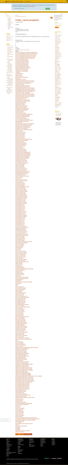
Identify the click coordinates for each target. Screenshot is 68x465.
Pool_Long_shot (18, 405)
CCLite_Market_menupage (19, 185)
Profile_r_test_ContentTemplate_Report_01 (22, 306)
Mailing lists (20, 451)
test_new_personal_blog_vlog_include (21, 64)
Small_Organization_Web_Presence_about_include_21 (24, 91)
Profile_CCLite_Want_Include (20, 192)
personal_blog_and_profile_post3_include (22, 383)
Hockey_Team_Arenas (19, 414)
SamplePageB (17, 428)
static (58, 89)
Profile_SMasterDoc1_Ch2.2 (20, 217)
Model (7, 449)
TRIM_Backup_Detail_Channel (20, 358)
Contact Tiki (8, 445)
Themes (41, 443)
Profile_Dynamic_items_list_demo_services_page (23, 241)
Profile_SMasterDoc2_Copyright (21, 211)
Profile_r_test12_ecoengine (20, 240)
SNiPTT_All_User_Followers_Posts (21, 296)
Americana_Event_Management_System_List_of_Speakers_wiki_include (27, 418)
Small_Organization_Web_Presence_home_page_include (24, 380)
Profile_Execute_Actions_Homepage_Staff (22, 155)
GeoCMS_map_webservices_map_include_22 (23, 83)
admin (56, 35)
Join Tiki (7, 451)
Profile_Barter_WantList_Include (20, 323)
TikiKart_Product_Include (19, 334)
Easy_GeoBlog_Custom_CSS (20, 299)
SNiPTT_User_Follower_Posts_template (22, 297)
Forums (19, 447)
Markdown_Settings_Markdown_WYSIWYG (22, 67)
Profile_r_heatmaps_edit (19, 290)
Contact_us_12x (18, 178)
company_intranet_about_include (21, 393)
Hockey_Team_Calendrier (19, 415)
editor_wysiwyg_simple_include (20, 356)
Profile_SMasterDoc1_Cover (20, 199)
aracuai (16, 285)
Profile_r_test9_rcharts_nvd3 (20, 254)
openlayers (58, 76)
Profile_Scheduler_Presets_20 (20, 98)
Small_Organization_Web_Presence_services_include (24, 378)
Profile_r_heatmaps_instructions (20, 292)
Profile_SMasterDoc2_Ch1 (19, 204)
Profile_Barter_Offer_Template (20, 329)
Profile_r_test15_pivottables (20, 164)
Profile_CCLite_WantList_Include (21, 195)
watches (57, 101)
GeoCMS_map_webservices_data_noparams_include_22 (24, 80)
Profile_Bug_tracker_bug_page (20, 402)
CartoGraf (9, 74)
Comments (26, 434)
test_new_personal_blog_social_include (22, 65)
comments (57, 47)
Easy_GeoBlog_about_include (20, 302)
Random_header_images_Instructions (21, 235)
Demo (7, 442)
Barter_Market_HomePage (20, 317)
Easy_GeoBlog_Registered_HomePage (22, 304)
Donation (8, 447)
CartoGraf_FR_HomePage (19, 273)
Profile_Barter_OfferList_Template (21, 327)
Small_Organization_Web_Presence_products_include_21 (25, 95)
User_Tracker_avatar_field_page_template (22, 115)
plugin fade (57, 81)
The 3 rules (31, 439)
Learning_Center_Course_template (21, 352)
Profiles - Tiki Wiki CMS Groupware (15, 1)
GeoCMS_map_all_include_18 (20, 103)
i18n (58, 66)
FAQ (15, 11)
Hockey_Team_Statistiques (20, 408)
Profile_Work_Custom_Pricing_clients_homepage (23, 124)
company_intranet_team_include (20, 396)
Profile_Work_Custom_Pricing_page (21, 140)
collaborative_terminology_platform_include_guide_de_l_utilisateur (26, 347)
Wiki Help (17, 284)
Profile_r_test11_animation (19, 243)
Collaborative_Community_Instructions (22, 366)
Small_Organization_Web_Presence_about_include (24, 381)
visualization (57, 99)
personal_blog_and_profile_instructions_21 (22, 86)
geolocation (57, 61)
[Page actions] (51, 17)
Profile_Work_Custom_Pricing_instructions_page (23, 139)
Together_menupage (18, 262)
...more (8, 93)
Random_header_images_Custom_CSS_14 (22, 171)
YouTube (53, 444)
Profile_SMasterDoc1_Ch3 (19, 222)
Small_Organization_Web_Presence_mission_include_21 (24, 89)
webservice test (18, 78)
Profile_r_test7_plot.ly (19, 264)
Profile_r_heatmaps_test (19, 286)
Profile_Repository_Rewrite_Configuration (22, 430)
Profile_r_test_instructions (19, 305)
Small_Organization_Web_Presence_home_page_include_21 (25, 90)
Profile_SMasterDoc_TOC (19, 224)
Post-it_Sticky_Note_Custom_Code (21, 231)
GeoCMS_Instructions (19, 147)
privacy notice (32, 6)
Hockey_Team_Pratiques (19, 412)
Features (7, 443)
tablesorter (57, 94)
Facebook (53, 441)
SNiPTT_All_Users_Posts (19, 336)
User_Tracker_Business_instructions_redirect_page (24, 120)
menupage (59, 73)
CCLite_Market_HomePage (20, 183)
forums (56, 58)
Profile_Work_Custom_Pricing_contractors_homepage (24, 123)
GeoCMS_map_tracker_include (20, 145)
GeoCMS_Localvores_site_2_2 (20, 131)
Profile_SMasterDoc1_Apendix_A (21, 216)
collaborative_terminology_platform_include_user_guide (24, 397)
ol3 (59, 75)
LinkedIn (53, 442)
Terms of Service (32, 445)
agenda (58, 35)
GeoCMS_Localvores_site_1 (20, 137)
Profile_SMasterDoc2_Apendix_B (21, 203)
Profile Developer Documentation (21, 425)
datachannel (57, 51)
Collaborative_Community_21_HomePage (22, 92)
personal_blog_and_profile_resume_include (22, 387)
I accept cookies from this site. (19, 8)
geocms (56, 59)
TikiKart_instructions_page (20, 237)
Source (21, 434)
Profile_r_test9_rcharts (19, 258)
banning (56, 40)
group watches (57, 65)
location (56, 71)
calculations (59, 41)
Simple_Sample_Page (18, 416)
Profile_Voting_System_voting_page (21, 242)
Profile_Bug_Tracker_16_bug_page (21, 128)
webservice (57, 102)
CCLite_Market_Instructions (20, 184)
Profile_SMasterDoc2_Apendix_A (21, 202)
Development (31, 438)
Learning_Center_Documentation (21, 350)
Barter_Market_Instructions (20, 318)
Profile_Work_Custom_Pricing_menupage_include (23, 129)
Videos (7, 455)
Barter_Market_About (19, 315)
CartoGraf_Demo (18, 280)
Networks (53, 438)
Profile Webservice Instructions (20, 79)
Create (9, 11)
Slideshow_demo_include (19, 431)
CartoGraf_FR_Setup (18, 272)
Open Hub (53, 443)
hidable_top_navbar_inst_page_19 (21, 106)
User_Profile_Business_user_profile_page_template (24, 114)
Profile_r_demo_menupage (19, 236)
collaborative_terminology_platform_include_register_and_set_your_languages (28, 375)
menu (56, 73)
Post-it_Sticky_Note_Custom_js (20, 233)
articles (59, 38)
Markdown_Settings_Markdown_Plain (21, 68)
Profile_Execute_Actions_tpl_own (21, 149)
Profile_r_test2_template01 (27, 20)
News (7, 439)
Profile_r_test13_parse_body (20, 167)
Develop (12, 11)
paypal (56, 77)
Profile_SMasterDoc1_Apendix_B (21, 215)
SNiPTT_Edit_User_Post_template (21, 335)
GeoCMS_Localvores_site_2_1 (20, 133)
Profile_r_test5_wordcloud (19, 293)
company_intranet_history (19, 392)
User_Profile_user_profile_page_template (22, 116)
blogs (56, 41)
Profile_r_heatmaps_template (20, 289)
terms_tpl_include (18, 248)
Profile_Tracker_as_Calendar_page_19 (21, 97)
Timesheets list (18, 72)
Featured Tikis (8, 453)
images (56, 67)
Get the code (31, 442)
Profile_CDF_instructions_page (20, 170)
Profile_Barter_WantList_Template (21, 322)
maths (58, 72)
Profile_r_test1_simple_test (20, 343)
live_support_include (18, 398)
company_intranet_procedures (20, 390)
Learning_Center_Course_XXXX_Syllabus (22, 348)
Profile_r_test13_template (19, 166)
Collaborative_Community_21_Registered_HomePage (24, 93)
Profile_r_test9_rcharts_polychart (21, 253)
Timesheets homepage (19, 73)
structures (59, 91)
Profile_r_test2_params (19, 312)
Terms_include (17, 249)
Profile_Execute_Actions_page (20, 159)
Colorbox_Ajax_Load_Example (20, 298)
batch (59, 40)
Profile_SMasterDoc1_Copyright (21, 198)
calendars (57, 42)
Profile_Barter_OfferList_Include (20, 325)
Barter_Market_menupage (19, 324)
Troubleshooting (20, 11)
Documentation (20, 438)
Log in (60, 1)
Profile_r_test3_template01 (20, 309)
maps (56, 72)
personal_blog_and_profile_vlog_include (22, 386)
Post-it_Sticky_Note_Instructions (21, 230)
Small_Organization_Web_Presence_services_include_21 (24, 96)
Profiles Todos (10, 22)
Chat (18, 448)
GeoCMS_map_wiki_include (20, 146)
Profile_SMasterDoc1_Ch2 (19, 221)
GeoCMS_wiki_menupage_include (21, 143)
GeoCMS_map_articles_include (20, 142)
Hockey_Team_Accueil (19, 409)
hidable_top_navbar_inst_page (20, 112)
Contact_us (17, 424)
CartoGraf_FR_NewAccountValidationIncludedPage (24, 268)
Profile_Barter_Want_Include (20, 321)
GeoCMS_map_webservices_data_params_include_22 (24, 81)
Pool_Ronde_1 (17, 406)
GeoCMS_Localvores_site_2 (20, 136)
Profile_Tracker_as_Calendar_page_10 (21, 277)
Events (7, 454)
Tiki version (9, 38)
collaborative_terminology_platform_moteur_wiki (23, 367)
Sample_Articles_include (19, 399)
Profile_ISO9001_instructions (20, 174)
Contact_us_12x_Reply (19, 177)
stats (56, 91)
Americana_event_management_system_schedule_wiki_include (25, 417)
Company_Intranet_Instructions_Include (22, 361)
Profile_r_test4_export (19, 308)
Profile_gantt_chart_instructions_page (21, 109)
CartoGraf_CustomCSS (19, 274)
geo (59, 58)
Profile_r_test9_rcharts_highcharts (21, 259)
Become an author (21, 444)
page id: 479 (17, 15)
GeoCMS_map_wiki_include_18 (20, 102)
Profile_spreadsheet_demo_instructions (22, 121)
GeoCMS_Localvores (19, 130)
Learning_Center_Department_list (21, 349)
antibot (56, 36)
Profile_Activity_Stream (19, 111)
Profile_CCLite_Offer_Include (20, 187)
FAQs (19, 452)
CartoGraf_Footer (18, 265)
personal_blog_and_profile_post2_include (22, 384)
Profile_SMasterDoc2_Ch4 (19, 210)
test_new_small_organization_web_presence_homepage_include (26, 52)
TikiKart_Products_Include (19, 333)
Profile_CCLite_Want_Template (20, 193)
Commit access (31, 441)
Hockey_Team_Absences (19, 411)
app (58, 37)
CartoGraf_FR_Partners (19, 266)
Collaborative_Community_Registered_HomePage (24, 364)
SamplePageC (17, 427)
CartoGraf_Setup (18, 283)
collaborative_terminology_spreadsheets (22, 372)
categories (57, 43)
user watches (57, 98)
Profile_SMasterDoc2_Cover (20, 212)
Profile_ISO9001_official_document (21, 173)
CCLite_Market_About (19, 181)
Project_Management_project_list (21, 354)
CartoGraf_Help (18, 275)
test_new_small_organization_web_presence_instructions (25, 58)
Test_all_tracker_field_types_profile (10, 60)
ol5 (55, 76)
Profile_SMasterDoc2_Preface (20, 214)
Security (41, 445)
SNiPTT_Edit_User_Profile (19, 330)
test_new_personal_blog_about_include (22, 66)
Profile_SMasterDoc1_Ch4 (19, 223)
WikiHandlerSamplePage (19, 421)
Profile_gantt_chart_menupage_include (21, 108)
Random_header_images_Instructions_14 (22, 172)
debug (56, 52)
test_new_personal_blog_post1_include (22, 62)
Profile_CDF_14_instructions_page (21, 168)
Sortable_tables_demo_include (20, 228)
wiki (60, 102)
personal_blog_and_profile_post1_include (22, 385)
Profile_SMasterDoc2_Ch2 (19, 205)
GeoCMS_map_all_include (19, 141)
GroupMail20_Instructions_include (21, 105)
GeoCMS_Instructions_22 (19, 84)
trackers (57, 97)
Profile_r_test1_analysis (19, 342)
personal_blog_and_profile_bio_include (21, 389)
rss (55, 89)
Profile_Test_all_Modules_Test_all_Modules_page (23, 403)
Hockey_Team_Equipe (19, 410)
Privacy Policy (31, 446)
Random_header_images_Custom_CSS (21, 234)
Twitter (53, 439)
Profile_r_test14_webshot (19, 165)
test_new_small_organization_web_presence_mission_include (25, 55)
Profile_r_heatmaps (18, 291)
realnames (59, 88)
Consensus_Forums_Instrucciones (21, 179)
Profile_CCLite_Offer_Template (20, 189)
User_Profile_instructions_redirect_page (22, 118)
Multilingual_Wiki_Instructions (20, 229)
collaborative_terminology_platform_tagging (23, 374)
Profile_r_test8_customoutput (20, 260)
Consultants (20, 453)
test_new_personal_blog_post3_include (22, 60)
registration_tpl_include (19, 246)
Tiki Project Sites (43, 438)
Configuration (20, 441)
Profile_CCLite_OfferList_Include (21, 190)
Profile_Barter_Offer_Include (20, 328)
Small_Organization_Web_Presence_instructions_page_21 (25, 87)
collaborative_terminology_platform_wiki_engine (23, 368)
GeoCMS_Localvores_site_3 (20, 135)
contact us (56, 50)
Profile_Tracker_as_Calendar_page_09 (21, 278)
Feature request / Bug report (11, 452)
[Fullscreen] (67, 0)
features (60, 56)
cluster (56, 45)
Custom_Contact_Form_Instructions (21, 180)
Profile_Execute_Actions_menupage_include (22, 152)
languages (56, 70)
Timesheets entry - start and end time (21, 70)
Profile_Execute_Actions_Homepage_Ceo (22, 156)
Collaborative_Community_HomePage (22, 365)
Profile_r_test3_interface (19, 310)
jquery (59, 69)
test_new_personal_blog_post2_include (22, 61)
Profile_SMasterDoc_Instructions (21, 197)
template (56, 95)
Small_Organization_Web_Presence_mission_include (24, 377)
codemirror (57, 46)
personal (16, 340)
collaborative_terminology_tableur (21, 371)
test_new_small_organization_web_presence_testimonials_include (26, 53)
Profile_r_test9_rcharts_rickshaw (20, 252)
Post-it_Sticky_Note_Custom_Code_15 (22, 162)
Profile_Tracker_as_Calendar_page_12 (21, 227)
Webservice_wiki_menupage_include (21, 77)
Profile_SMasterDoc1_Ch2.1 (20, 218)
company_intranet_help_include (20, 391)
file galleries (57, 57)
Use (6, 11)
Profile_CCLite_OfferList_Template (21, 191)
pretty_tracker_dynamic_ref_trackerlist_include (23, 339)
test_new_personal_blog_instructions (21, 59)
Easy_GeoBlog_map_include (20, 239)
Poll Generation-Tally (19, 400)
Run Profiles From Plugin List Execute (10, 67)
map (59, 71)
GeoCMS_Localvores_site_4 (20, 134)
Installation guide (21, 439)
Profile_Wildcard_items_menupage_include (22, 99)
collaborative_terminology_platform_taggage (23, 373)
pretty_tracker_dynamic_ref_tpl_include (22, 337)
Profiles (41, 444)
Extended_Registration (19, 279)
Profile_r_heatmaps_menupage (20, 287)
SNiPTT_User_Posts (18, 341)
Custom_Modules (18, 422)
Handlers (9, 23)
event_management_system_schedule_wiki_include (23, 423)
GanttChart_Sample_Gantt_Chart (21, 110)
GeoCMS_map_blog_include (20, 148)
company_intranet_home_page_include (21, 404)
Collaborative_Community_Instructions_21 (22, 85)
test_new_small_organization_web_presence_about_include (25, 56)
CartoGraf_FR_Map (18, 271)
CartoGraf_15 (10, 92)
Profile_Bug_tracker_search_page (21, 161)
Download (8, 441)
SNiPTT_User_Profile (19, 346)
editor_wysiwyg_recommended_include (22, 355)
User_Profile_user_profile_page (20, 117)
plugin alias (57, 78)
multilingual (57, 75)
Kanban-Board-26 (18, 74)
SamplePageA (17, 429)
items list (56, 69)
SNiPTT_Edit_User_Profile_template (21, 331)
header (56, 66)
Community (8, 448)
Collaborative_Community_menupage (21, 362)
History (17, 434)
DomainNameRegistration (19, 267)
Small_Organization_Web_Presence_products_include (24, 379)
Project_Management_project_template (22, 353)
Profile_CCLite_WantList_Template (21, 196)
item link (59, 67)
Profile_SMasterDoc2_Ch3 (19, 209)
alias (61, 35)
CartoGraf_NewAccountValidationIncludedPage (23, 281)
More (30, 434)
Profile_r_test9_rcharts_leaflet (20, 255)
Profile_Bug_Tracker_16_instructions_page (22, 127)
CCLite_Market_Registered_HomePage (22, 186)
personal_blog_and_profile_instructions (22, 261)
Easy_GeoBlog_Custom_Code (20, 300)
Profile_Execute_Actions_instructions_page (22, 153)
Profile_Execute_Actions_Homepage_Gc (22, 158)
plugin (59, 77)
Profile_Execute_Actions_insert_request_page (23, 154)
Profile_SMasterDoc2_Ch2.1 (20, 206)
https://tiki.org (56, 18)
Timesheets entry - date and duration (21, 71)
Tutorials (19, 443)
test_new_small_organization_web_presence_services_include (25, 54)
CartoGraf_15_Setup (18, 122)
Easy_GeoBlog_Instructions (20, 303)
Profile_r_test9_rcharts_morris (20, 256)
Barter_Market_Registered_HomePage (22, 316)
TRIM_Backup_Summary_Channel (21, 359)
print (59, 84)
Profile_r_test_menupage (19, 314)
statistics (58, 90)
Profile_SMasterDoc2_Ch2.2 (20, 208)
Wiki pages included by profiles (20, 16)
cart (59, 42)
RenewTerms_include (19, 247)
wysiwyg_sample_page (19, 360)
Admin (9, 27)
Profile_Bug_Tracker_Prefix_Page (21, 160)
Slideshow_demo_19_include (20, 104)
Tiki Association (9, 444)
